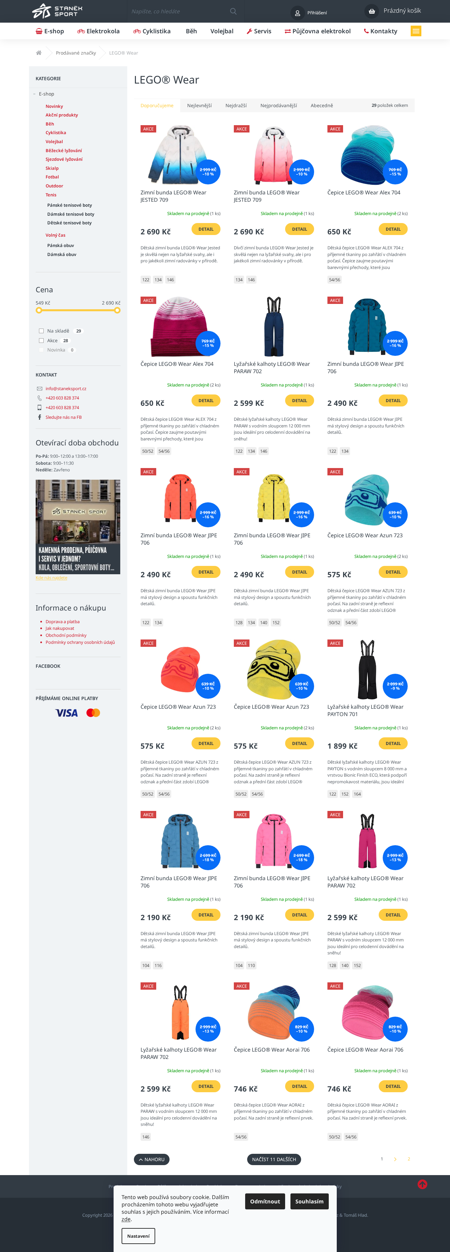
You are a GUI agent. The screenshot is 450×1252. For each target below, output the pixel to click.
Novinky (54, 106)
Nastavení (138, 1236)
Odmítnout (265, 1201)
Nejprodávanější (278, 105)
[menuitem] (50, 31)
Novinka (60, 350)
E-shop (46, 94)
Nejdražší (236, 105)
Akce (57, 340)
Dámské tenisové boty (70, 214)
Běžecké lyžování (64, 150)
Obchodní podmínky (66, 635)
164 (357, 794)
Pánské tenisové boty (69, 205)
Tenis (51, 195)
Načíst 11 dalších (274, 1159)
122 (145, 280)
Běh (50, 124)
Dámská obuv (61, 254)
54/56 (334, 280)
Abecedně (322, 105)
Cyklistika (56, 132)
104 (145, 965)
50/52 (147, 451)
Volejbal (54, 141)
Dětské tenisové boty (69, 223)
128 (238, 623)
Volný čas (55, 235)
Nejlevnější (199, 105)
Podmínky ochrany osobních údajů (80, 642)
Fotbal (52, 177)
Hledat (233, 11)
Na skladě (64, 331)
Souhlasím (309, 1201)
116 (158, 965)
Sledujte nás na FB (64, 417)
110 (251, 965)
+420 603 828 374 (62, 398)
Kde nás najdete (51, 578)
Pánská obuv (60, 245)
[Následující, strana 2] (395, 1159)
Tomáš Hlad (355, 1215)
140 (263, 623)
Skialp (52, 168)
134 (158, 280)
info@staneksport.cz (66, 388)
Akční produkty (62, 115)
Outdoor (54, 186)
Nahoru (155, 1159)
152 (275, 623)
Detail (206, 229)
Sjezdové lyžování (64, 159)
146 (170, 280)
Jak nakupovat (60, 628)
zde (126, 1219)
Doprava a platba (63, 622)
